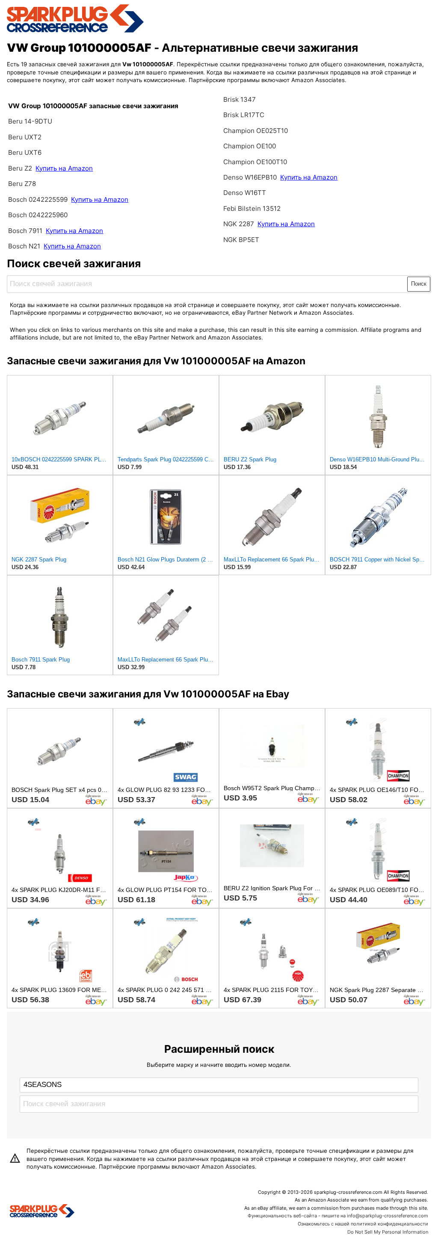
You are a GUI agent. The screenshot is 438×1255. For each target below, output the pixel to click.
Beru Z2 (21, 168)
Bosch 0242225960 (38, 215)
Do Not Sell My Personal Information (387, 1232)
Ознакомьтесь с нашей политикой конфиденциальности (363, 1224)
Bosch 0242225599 (38, 199)
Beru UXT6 (24, 152)
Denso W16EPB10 (250, 177)
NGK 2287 (239, 224)
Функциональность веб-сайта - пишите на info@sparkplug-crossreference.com (338, 1216)
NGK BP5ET (241, 240)
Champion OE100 (249, 146)
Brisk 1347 (239, 99)
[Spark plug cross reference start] (42, 1212)
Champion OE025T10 (255, 131)
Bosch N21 (24, 246)
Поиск (418, 284)
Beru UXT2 (24, 137)
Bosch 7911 (25, 231)
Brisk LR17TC (243, 115)
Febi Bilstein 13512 (252, 208)
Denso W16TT (244, 193)
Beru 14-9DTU (30, 121)
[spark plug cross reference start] (75, 31)
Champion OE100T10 (255, 162)
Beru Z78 (22, 184)
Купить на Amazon (64, 168)
